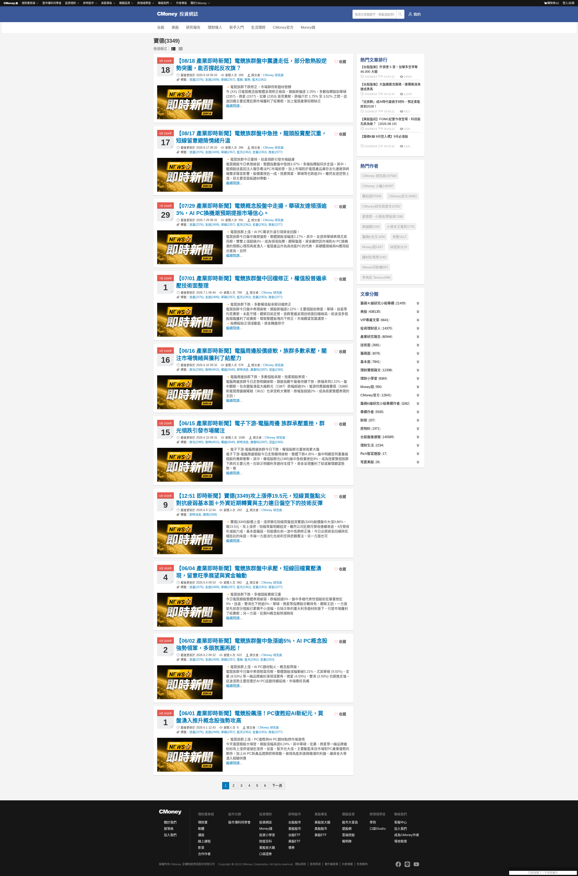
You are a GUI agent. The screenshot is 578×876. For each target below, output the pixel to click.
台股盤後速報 (376, 437)
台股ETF (294, 835)
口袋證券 (265, 854)
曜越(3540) (228, 369)
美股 (175, 27)
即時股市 (88, 3)
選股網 (347, 828)
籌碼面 (370, 353)
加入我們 (170, 835)
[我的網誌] (414, 14)
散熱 (247, 79)
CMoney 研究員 (273, 75)
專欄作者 (371, 412)
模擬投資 (124, 3)
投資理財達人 (376, 328)
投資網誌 (265, 822)
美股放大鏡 (267, 847)
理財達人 (215, 27)
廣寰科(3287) (258, 369)
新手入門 (236, 27)
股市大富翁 (350, 822)
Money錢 (308, 27)
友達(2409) (212, 79)
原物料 (370, 428)
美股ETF (294, 841)
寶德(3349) (210, 514)
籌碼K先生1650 (373, 237)
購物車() (553, 3)
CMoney (9, 3)
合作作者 (204, 854)
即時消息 (243, 369)
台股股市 (294, 822)
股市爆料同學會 (51, 3)
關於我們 (170, 822)
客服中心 (400, 822)
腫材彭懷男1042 (374, 257)
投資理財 (70, 3)
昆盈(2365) (276, 369)
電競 (240, 79)
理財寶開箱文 (376, 370)
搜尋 (401, 14)
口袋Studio (377, 828)
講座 (201, 835)
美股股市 (294, 828)
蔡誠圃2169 (371, 227)
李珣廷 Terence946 (376, 277)
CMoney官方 (283, 27)
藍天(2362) (259, 79)
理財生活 (371, 445)
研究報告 (193, 27)
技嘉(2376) (196, 79)
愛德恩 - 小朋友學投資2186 (382, 216)
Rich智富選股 (373, 454)
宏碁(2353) (260, 152)
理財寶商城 (28, 3)
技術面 (370, 345)
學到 (373, 822)
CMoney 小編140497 (377, 186)
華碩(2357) (228, 79)
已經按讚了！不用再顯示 (543, 872)
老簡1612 (399, 237)
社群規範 (347, 864)
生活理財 (258, 27)
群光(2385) (196, 369)
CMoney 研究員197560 (379, 176)
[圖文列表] (173, 49)
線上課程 (204, 841)
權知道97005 (371, 196)
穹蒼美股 (369, 462)
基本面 (370, 362)
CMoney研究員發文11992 (381, 206)
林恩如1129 (398, 247)
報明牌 (347, 841)
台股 (160, 27)
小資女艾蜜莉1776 (400, 227)
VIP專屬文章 (374, 320)
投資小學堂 (267, 835)
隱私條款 (300, 864)
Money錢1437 (372, 247)
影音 (201, 847)
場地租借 (400, 841)
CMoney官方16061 (403, 196)
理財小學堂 (373, 378)
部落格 (168, 828)
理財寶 (202, 822)
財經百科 (265, 841)
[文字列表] (181, 49)
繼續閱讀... (234, 106)
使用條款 (315, 864)
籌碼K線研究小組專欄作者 (384, 403)
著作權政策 (331, 864)
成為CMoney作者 (406, 835)
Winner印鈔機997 (375, 267)
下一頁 (277, 785)
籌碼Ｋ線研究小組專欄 (382, 303)
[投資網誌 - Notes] (179, 14)
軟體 (201, 828)
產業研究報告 (376, 337)
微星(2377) (275, 152)
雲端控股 (348, 835)
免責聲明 (362, 864)
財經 (367, 420)
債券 (291, 847)
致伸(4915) (212, 369)
